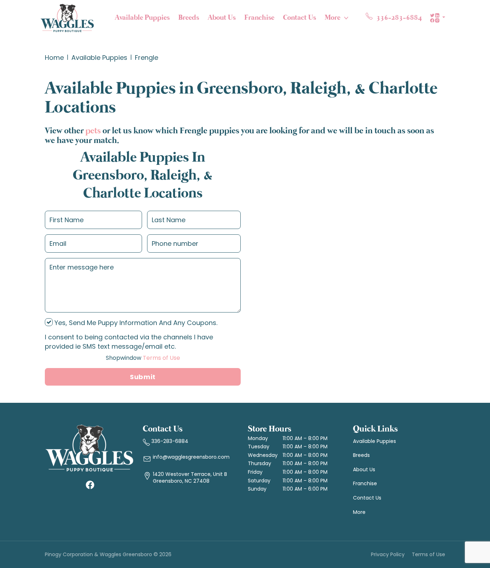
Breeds (188, 18)
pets (93, 131)
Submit (142, 376)
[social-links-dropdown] (437, 18)
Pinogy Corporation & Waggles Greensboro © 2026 (108, 554)
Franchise (259, 18)
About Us (222, 18)
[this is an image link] (89, 448)
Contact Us (299, 18)
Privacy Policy (388, 554)
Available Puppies (142, 18)
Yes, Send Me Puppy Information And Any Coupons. (135, 322)
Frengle (146, 57)
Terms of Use (143, 358)
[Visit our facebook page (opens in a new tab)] (89, 484)
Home (54, 57)
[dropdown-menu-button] (346, 18)
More (332, 18)
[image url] (67, 17)
